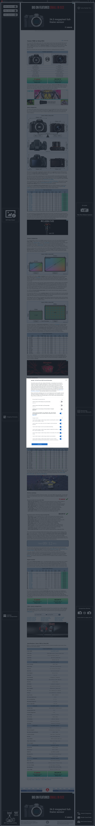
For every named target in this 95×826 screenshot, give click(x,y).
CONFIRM (40, 444)
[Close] (66, 380)
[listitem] (47, 399)
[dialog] (47, 413)
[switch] (61, 401)
